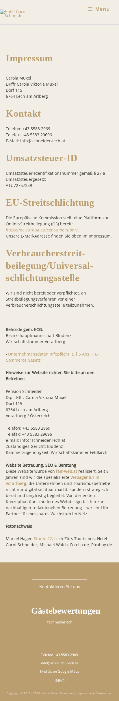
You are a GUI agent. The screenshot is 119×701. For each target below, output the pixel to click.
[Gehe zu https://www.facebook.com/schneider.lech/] (66, 638)
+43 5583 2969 (66, 655)
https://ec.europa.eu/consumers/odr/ (42, 230)
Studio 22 (43, 538)
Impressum (84, 693)
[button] (59, 586)
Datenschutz (104, 693)
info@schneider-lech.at (59, 663)
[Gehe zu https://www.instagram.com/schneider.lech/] (52, 638)
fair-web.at (66, 471)
